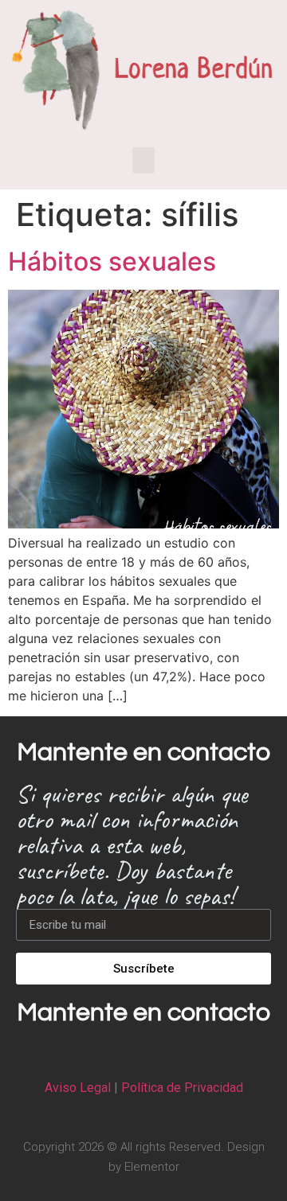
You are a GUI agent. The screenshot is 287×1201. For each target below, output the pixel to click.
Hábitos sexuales (112, 261)
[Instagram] (143, 1052)
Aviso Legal (78, 1087)
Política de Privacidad (182, 1087)
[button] (143, 160)
